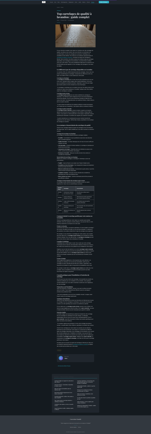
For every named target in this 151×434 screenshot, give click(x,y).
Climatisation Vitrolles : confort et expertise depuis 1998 (86, 386)
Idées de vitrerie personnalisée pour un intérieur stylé (63, 389)
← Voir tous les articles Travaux (63, 365)
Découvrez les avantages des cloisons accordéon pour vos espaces (84, 390)
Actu (55, 2)
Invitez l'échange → (104, 2)
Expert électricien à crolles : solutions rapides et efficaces (64, 409)
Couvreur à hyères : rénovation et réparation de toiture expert (64, 385)
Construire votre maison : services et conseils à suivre (64, 405)
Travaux (92, 2)
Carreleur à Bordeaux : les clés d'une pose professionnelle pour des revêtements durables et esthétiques (85, 382)
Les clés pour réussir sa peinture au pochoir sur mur (86, 398)
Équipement (71, 2)
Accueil (51, 2)
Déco (59, 2)
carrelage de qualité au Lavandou (64, 57)
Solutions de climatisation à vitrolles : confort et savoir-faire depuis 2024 (86, 406)
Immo (76, 2)
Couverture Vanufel (75, 419)
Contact (79, 427)
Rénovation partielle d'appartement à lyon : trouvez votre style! (63, 393)
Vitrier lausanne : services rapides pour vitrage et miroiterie (85, 402)
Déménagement (64, 2)
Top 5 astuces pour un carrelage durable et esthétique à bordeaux (63, 401)
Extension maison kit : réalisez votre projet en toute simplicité (64, 397)
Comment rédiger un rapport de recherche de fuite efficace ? (64, 381)
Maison (83, 2)
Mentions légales (73, 427)
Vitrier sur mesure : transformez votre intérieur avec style (85, 394)
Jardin (80, 2)
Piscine (88, 2)
